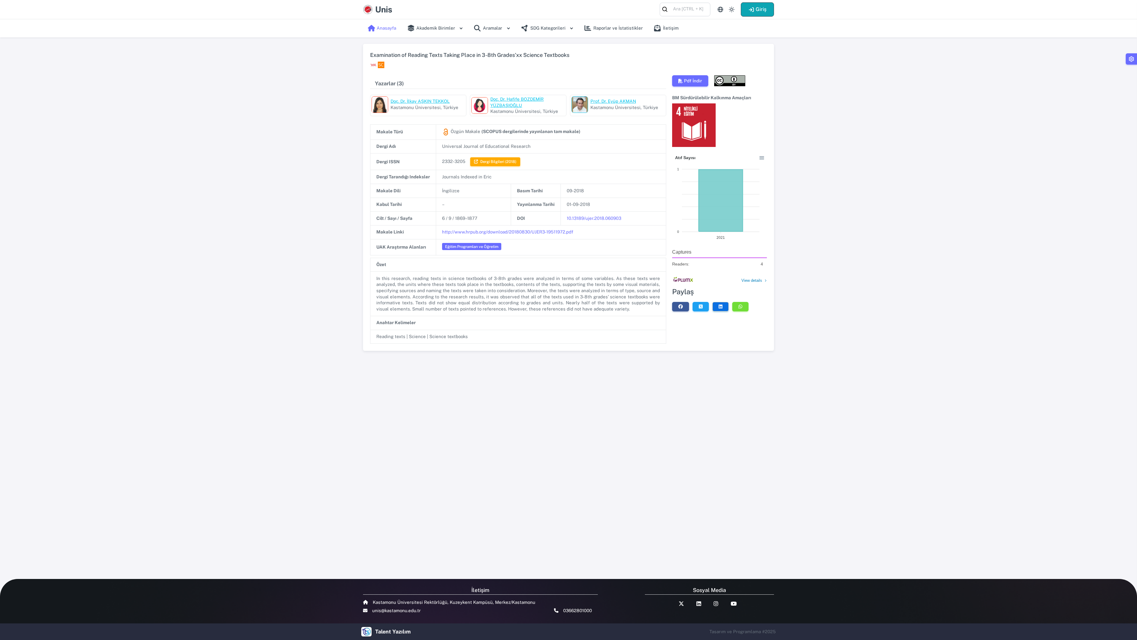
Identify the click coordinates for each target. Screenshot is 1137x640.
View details (751, 280)
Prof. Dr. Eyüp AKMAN (613, 101)
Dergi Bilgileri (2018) (498, 161)
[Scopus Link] (381, 65)
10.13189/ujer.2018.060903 (594, 218)
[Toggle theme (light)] (731, 9)
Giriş (761, 9)
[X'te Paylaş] (701, 306)
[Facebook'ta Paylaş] (680, 306)
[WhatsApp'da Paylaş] (740, 306)
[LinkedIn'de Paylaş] (720, 306)
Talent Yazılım (393, 631)
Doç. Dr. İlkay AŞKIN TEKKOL (420, 101)
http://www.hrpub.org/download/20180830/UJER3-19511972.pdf (507, 231)
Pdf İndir (693, 80)
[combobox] (685, 9)
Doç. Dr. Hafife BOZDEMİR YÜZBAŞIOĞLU (517, 102)
